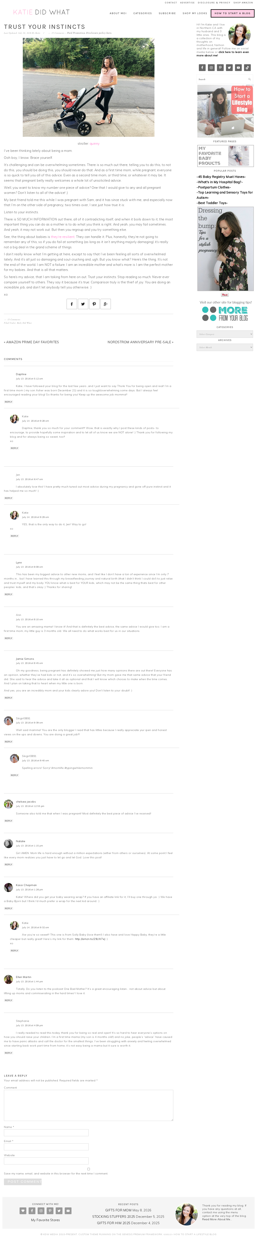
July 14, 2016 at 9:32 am (35, 927)
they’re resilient (63, 237)
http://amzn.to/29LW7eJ (90, 939)
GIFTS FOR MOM (118, 1210)
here (108, 32)
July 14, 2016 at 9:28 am (35, 421)
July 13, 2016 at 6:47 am (29, 479)
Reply (8, 402)
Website (9, 1155)
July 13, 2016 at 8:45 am (29, 663)
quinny (95, 143)
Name (9, 1127)
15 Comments (58, 32)
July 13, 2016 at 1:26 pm (29, 889)
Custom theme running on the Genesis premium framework (120, 1234)
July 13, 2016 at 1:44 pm (29, 981)
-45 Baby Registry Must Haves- (221, 177)
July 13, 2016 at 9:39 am (29, 722)
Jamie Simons (25, 659)
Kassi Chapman (26, 885)
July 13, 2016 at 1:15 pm (29, 845)
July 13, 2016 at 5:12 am (29, 378)
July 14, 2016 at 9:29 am (35, 517)
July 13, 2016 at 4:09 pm (29, 1025)
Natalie (20, 841)
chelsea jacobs (26, 801)
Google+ (168, 1234)
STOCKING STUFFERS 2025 (113, 1217)
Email (9, 1141)
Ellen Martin (23, 977)
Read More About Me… (217, 1219)
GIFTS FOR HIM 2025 (113, 1223)
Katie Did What (41, 12)
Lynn (19, 562)
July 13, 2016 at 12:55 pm (30, 806)
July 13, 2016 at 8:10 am (29, 619)
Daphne (21, 374)
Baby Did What (24, 322)
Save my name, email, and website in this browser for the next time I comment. (56, 1173)
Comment (10, 1087)
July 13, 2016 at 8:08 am (29, 567)
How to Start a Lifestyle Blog (195, 1234)
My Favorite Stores (45, 1220)
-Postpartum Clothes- (214, 187)
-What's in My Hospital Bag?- (220, 182)
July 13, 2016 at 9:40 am (35, 760)
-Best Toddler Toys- (212, 203)
